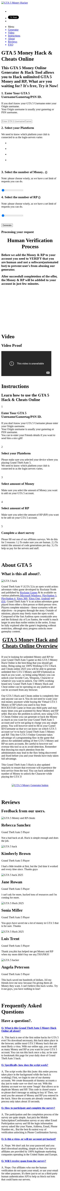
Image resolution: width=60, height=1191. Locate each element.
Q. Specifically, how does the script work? (24, 1065)
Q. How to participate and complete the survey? (28, 1108)
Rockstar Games (28, 592)
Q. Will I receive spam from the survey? (23, 1161)
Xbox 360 (22, 598)
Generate (7, 225)
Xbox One (34, 598)
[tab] (30, 1029)
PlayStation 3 (49, 595)
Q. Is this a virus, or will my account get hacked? (28, 1139)
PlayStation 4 (8, 598)
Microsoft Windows (30, 595)
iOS (3, 601)
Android (45, 598)
